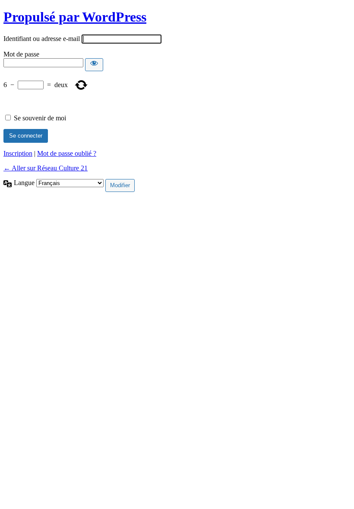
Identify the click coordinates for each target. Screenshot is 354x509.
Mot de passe (21, 54)
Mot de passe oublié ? (66, 153)
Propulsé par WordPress (74, 17)
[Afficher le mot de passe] (94, 64)
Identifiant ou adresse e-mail (41, 38)
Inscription (17, 153)
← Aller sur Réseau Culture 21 (45, 168)
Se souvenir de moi (40, 118)
